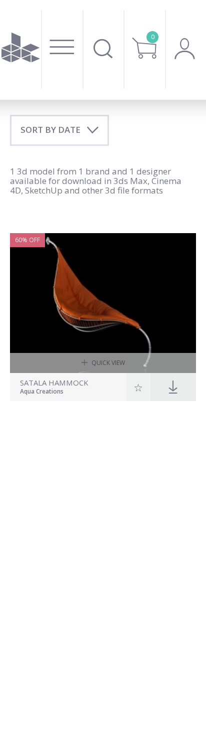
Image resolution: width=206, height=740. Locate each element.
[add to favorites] (138, 387)
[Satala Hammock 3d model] (103, 303)
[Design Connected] (21, 50)
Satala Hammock (54, 383)
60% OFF (27, 240)
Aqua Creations (42, 392)
